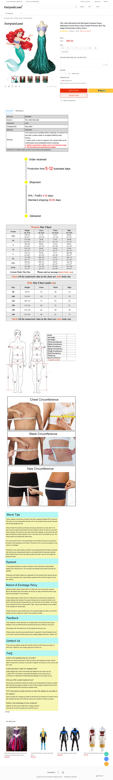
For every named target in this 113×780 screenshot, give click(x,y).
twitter (9, 86)
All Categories (9, 13)
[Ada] (106, 759)
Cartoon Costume (18, 18)
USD (61, 41)
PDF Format (53, 86)
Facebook (58, 772)
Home (27, 13)
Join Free (88, 1)
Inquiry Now (74, 95)
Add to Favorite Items (69, 100)
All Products (35, 13)
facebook (5, 86)
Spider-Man (60, 13)
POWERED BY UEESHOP (70, 777)
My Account (97, 1)
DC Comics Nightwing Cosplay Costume (67, 753)
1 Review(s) (71, 31)
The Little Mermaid (27, 18)
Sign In (82, 1)
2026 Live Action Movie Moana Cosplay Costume (95, 753)
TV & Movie (51, 13)
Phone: (32, 1)
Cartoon (43, 13)
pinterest (12, 86)
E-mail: (14, 1)
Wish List (106, 1)
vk (16, 86)
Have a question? (87, 31)
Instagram (63, 772)
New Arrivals (69, 13)
